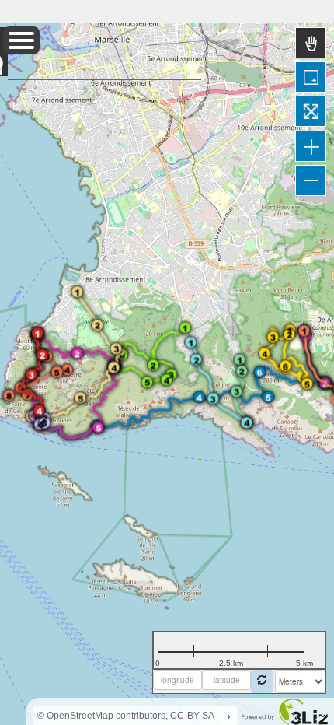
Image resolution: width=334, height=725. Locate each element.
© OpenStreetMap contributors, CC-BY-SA (125, 715)
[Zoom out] (310, 180)
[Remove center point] (262, 681)
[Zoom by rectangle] (310, 77)
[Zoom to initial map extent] (310, 111)
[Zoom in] (310, 146)
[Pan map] (310, 42)
